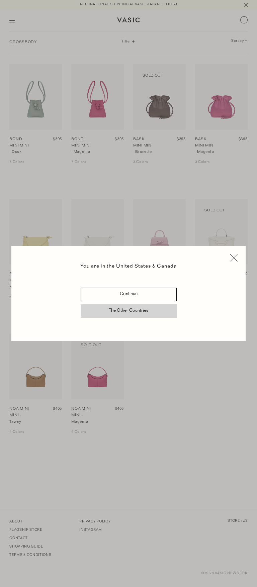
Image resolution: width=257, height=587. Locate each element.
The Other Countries (129, 311)
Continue (129, 294)
